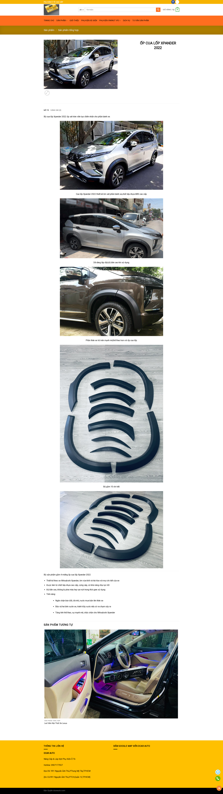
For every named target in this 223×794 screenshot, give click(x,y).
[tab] (46, 110)
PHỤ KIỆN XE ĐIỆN (89, 20)
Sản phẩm (49, 30)
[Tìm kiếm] (158, 10)
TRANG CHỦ (49, 20)
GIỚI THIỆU (74, 20)
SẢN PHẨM (61, 20)
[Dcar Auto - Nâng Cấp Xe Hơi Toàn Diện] (59, 10)
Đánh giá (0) (56, 110)
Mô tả (46, 110)
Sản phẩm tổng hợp (68, 30)
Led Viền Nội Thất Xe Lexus (55, 723)
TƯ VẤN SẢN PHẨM (140, 20)
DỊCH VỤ (126, 20)
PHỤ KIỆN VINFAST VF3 (109, 20)
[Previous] (44, 735)
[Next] (53, 91)
